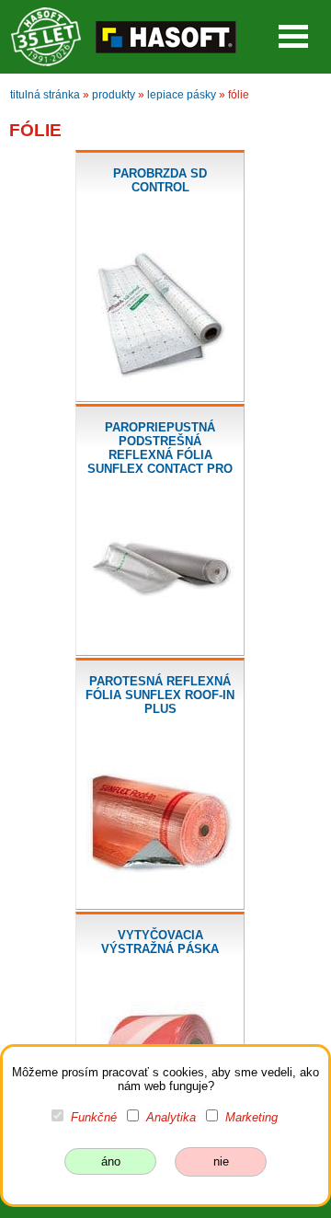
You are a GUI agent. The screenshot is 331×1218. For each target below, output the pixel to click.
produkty (113, 94)
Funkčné (94, 1117)
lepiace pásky (181, 94)
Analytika (171, 1117)
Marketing (251, 1117)
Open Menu (293, 36)
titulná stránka (45, 94)
